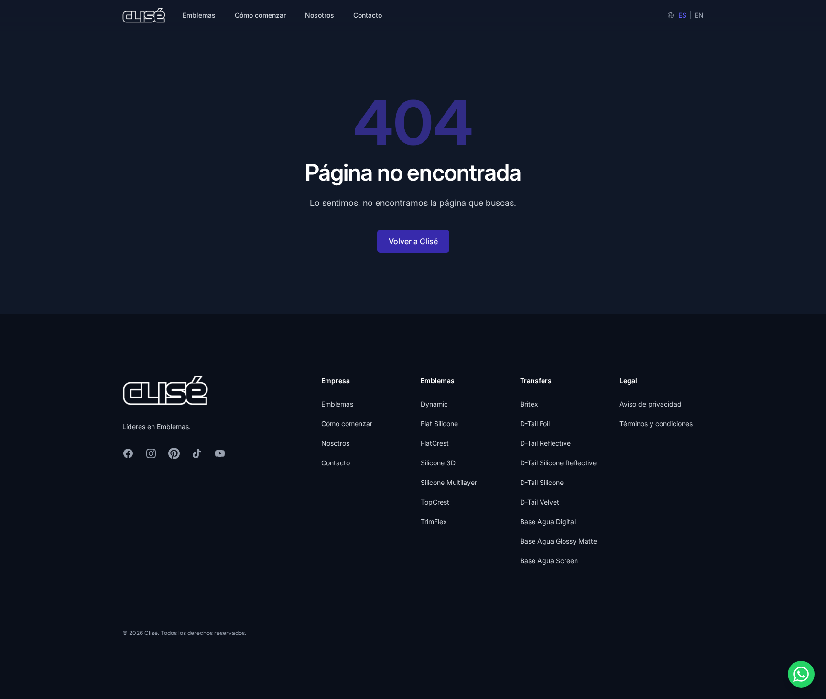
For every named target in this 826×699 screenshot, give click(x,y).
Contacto (367, 15)
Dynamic (434, 404)
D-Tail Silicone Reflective (558, 463)
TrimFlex (434, 521)
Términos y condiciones (656, 423)
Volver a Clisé (413, 241)
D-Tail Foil (535, 423)
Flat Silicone (439, 423)
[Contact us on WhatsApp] (801, 674)
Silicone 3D (438, 463)
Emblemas (199, 15)
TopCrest (435, 502)
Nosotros (319, 15)
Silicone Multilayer (449, 482)
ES (682, 15)
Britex (529, 404)
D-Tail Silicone (542, 482)
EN (699, 15)
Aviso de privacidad (651, 404)
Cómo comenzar (260, 15)
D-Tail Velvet (539, 502)
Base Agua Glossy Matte (558, 541)
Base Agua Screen (549, 561)
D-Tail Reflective (545, 443)
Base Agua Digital (548, 521)
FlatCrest (435, 443)
